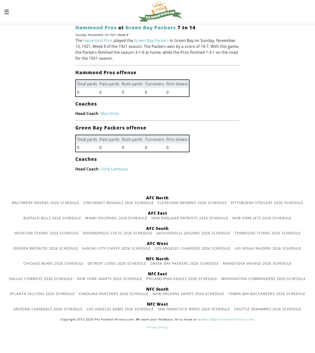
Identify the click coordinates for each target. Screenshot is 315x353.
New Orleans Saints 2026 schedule (188, 293)
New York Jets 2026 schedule (262, 218)
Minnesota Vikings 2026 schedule (257, 263)
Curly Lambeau (114, 169)
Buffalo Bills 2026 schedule (52, 218)
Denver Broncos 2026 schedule (46, 248)
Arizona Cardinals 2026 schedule (48, 309)
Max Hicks (109, 113)
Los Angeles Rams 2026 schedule (120, 309)
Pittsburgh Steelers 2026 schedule (267, 202)
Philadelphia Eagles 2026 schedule (182, 278)
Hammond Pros (96, 27)
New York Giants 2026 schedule (109, 278)
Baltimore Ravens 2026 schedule (45, 202)
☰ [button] (6, 12)
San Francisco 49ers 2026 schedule (194, 309)
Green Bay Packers (150, 27)
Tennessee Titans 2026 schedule (268, 233)
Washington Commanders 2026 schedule (263, 278)
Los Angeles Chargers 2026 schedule (193, 248)
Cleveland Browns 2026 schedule (192, 202)
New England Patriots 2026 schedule (189, 218)
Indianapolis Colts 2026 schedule (118, 233)
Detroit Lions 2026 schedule (117, 263)
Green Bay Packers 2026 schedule (184, 263)
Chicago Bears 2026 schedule (53, 263)
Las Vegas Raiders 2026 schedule (268, 248)
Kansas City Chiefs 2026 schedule (116, 248)
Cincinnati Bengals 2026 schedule (118, 202)
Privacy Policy (157, 327)
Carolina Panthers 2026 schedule (114, 293)
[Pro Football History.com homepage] (160, 11)
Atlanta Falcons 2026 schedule (42, 293)
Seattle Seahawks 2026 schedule (267, 309)
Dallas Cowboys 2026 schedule (41, 278)
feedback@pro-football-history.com (226, 319)
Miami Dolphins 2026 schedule (116, 218)
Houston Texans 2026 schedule (46, 233)
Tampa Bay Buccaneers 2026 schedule (266, 293)
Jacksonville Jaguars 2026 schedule (194, 233)
